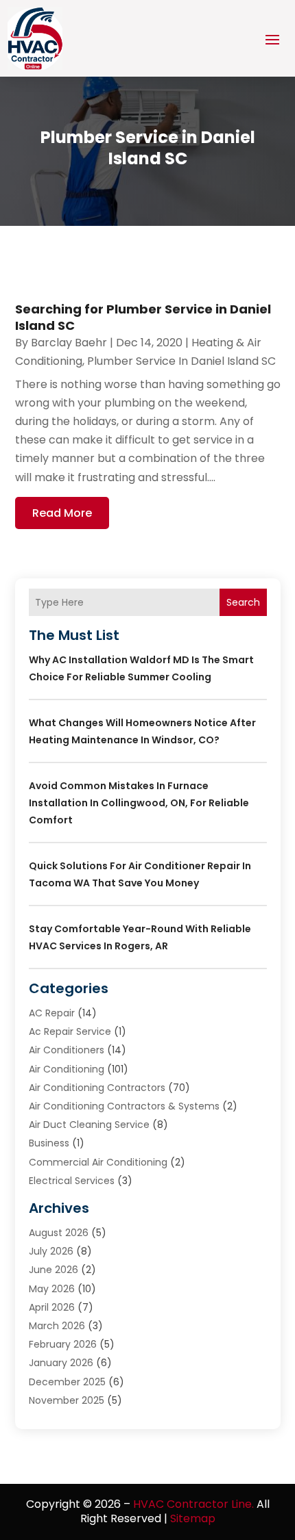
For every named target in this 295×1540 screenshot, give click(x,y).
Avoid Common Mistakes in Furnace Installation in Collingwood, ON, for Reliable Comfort (139, 803)
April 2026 (52, 1307)
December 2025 (67, 1382)
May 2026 (52, 1289)
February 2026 (63, 1344)
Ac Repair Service (70, 1031)
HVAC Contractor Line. (193, 1504)
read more (62, 513)
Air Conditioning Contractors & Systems (124, 1106)
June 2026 (53, 1269)
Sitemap (192, 1518)
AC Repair (52, 1013)
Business (49, 1143)
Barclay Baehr (69, 342)
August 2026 (58, 1233)
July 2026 (51, 1251)
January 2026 (61, 1363)
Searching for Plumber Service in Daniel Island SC (143, 316)
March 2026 (57, 1326)
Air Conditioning (66, 1069)
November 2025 (66, 1400)
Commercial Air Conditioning (98, 1162)
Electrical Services (72, 1181)
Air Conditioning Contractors (97, 1087)
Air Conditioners (66, 1050)
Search (243, 602)
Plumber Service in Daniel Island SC (181, 361)
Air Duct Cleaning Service (89, 1124)
